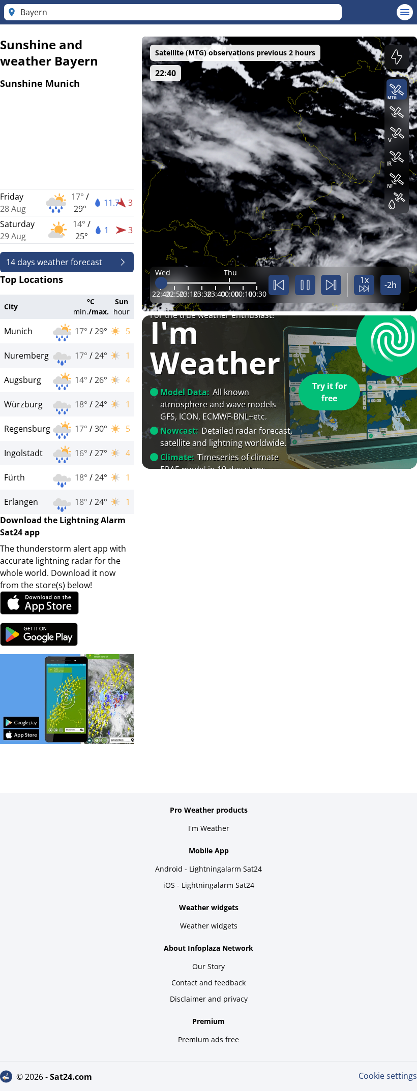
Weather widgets (208, 925)
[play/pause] (305, 285)
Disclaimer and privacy (209, 999)
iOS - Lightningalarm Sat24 (208, 885)
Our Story (208, 966)
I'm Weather (208, 828)
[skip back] (279, 285)
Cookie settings (388, 1075)
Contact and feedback (208, 982)
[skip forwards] (331, 285)
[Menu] (405, 12)
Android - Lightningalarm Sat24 (208, 869)
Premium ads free (208, 1039)
